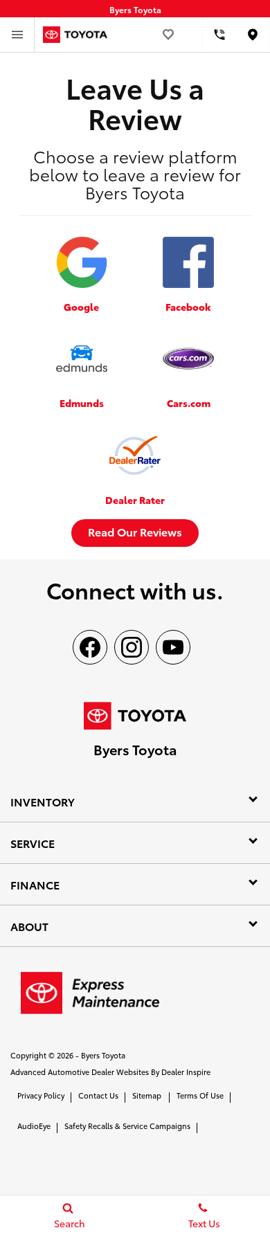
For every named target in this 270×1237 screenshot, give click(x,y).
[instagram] (131, 647)
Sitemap (146, 1095)
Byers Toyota (103, 1054)
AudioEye (34, 1125)
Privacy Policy (40, 1095)
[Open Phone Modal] (220, 34)
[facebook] (90, 647)
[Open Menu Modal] (17, 34)
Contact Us (98, 1095)
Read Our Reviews (135, 531)
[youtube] (173, 647)
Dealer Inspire (185, 1071)
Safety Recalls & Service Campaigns (127, 1125)
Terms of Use (200, 1095)
